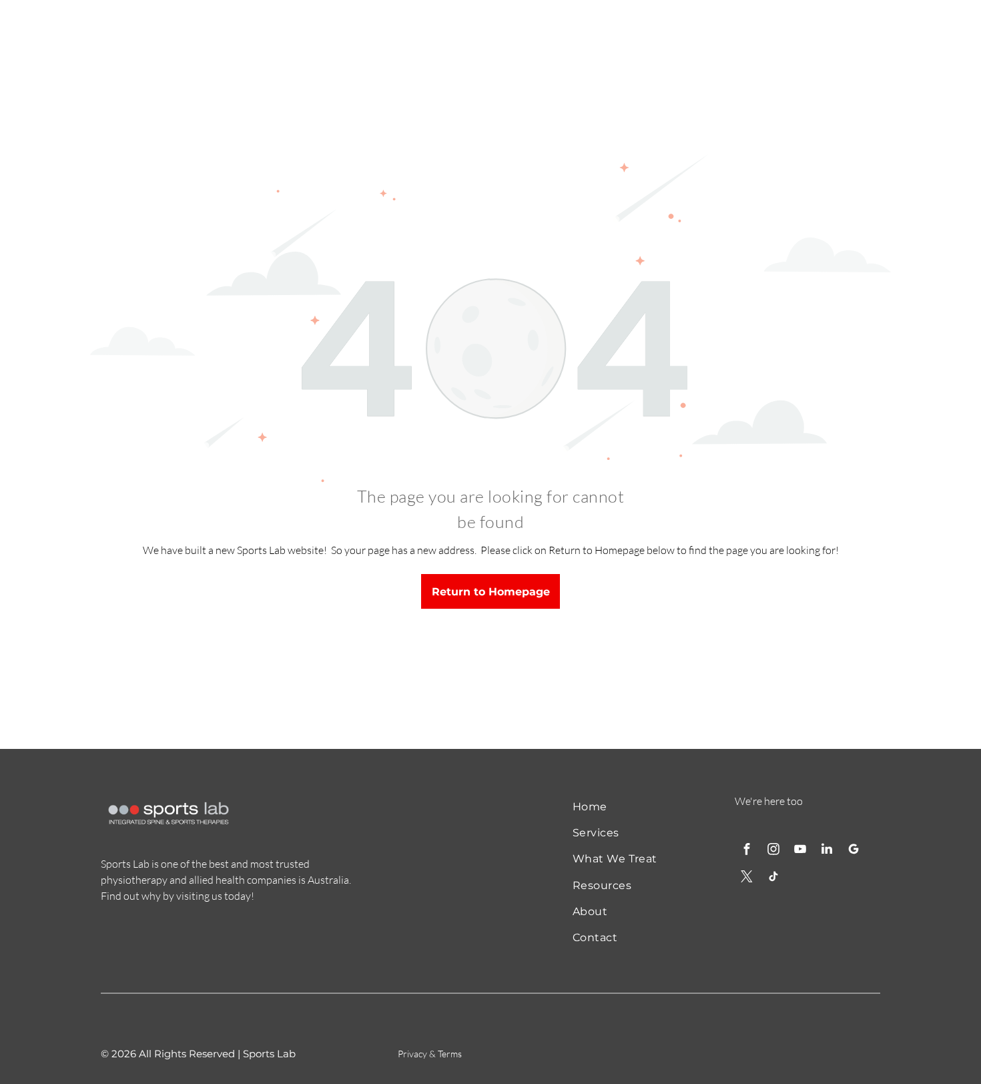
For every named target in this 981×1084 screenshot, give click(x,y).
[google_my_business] (854, 850)
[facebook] (747, 850)
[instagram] (773, 850)
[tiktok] (773, 878)
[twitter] (747, 878)
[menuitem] (625, 806)
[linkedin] (827, 850)
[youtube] (800, 850)
